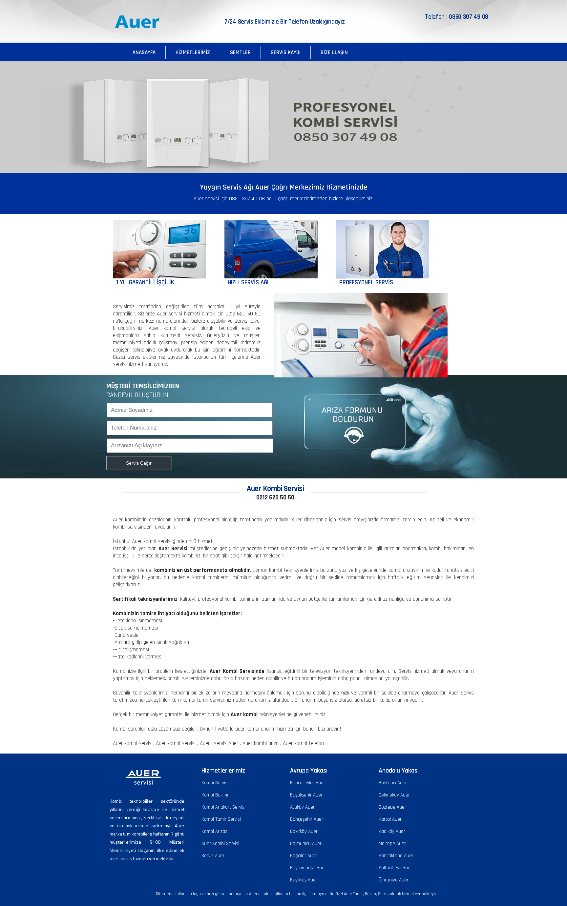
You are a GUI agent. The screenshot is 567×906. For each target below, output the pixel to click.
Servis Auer (212, 856)
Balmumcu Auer (306, 843)
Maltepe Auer (392, 843)
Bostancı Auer (393, 783)
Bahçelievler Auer (307, 783)
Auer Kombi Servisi (220, 843)
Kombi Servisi (214, 783)
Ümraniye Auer (394, 880)
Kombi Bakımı (214, 795)
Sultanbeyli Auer (395, 868)
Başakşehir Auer (306, 795)
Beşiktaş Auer (303, 880)
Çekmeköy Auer (394, 795)
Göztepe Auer (392, 807)
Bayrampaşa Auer (308, 868)
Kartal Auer (390, 819)
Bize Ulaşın (334, 52)
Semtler (240, 52)
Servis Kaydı (286, 52)
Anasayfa (144, 52)
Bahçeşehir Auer (306, 819)
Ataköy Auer (302, 807)
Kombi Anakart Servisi (223, 807)
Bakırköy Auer (304, 831)
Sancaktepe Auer (396, 856)
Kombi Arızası (214, 831)
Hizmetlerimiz (193, 52)
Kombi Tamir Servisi (221, 819)
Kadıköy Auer (392, 831)
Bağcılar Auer (303, 856)
